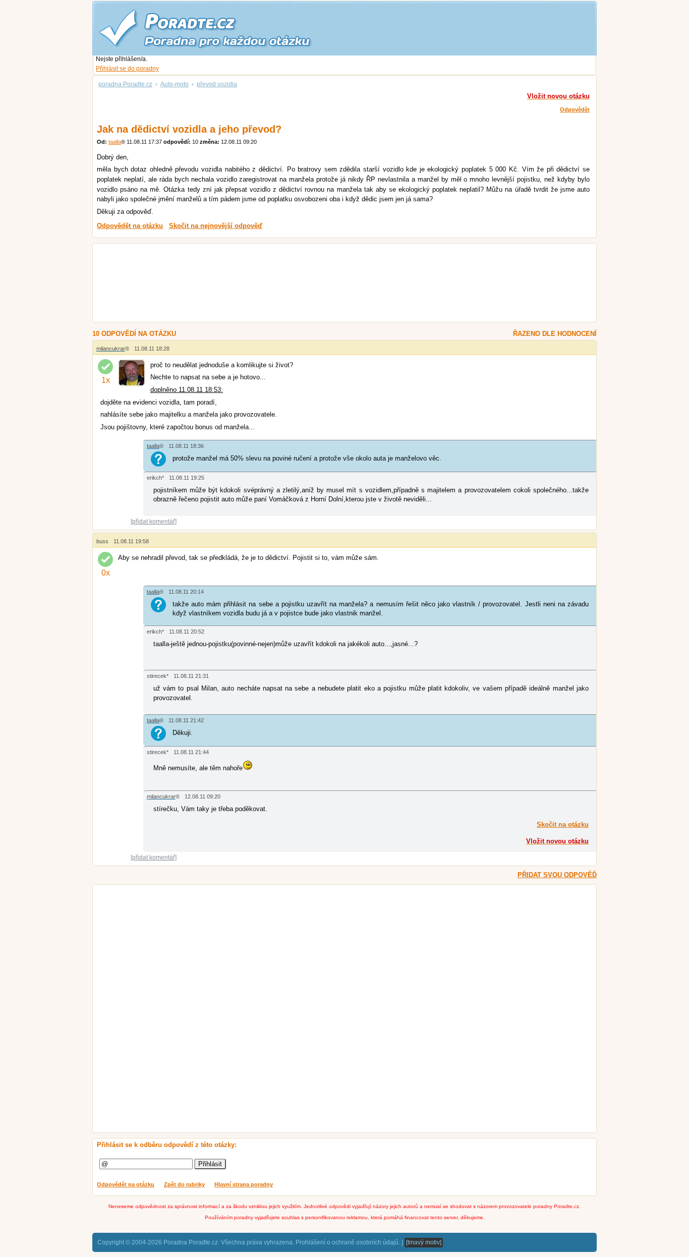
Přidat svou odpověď (557, 875)
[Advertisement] (332, 284)
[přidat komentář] (154, 522)
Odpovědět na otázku (125, 1184)
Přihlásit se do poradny (127, 68)
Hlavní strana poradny (243, 1184)
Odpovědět (575, 109)
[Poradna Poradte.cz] (223, 27)
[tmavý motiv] (423, 1242)
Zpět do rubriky (184, 1184)
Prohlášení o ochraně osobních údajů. (348, 1242)
